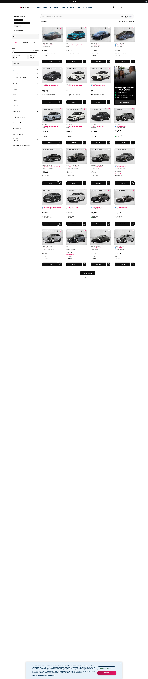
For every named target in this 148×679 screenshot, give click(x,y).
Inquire (50, 61)
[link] (27, 7)
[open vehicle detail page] (52, 34)
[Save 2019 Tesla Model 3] (109, 28)
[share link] (57, 28)
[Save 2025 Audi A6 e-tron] (109, 150)
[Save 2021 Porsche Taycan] (133, 190)
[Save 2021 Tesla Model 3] (109, 231)
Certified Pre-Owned (26, 77)
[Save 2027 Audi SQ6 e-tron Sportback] (60, 190)
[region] (74, 670)
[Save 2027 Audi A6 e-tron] (133, 150)
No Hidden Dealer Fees (73, 1)
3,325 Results (44, 21)
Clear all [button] (18, 26)
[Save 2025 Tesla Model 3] (60, 28)
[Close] (120, 663)
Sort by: (126, 21)
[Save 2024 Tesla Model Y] (133, 28)
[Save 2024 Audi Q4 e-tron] (85, 150)
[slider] (13, 52)
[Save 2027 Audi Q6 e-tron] (133, 109)
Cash (16, 42)
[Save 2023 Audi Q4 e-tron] (109, 190)
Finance (25, 42)
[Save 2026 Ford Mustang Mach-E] (85, 28)
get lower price (118, 132)
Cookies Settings (106, 668)
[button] (38, 7)
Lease (34, 42)
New (26, 70)
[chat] (117, 7)
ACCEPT (106, 673)
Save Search (19, 30)
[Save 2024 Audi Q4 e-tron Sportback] (60, 150)
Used (26, 73)
